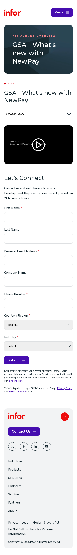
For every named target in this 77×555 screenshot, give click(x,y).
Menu (58, 12)
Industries (15, 461)
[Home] (12, 12)
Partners (14, 502)
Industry (10, 337)
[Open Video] (38, 144)
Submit (14, 360)
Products (14, 469)
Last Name (11, 229)
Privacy (13, 522)
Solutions (15, 478)
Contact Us (21, 431)
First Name (12, 208)
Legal (25, 522)
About (12, 511)
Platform (14, 486)
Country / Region (16, 315)
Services (14, 494)
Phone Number (14, 294)
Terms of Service (17, 391)
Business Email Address (20, 251)
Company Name (15, 272)
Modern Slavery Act (46, 522)
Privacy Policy (15, 381)
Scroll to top (65, 416)
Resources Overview (34, 35)
